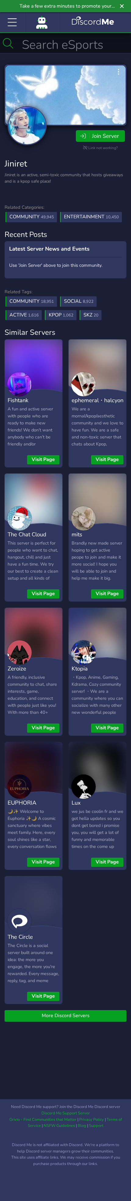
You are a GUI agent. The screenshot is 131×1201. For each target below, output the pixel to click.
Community (31, 216)
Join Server (105, 136)
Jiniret (16, 164)
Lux (76, 802)
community (31, 301)
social (79, 301)
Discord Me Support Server (65, 1113)
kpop (61, 315)
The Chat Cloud (27, 534)
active (24, 315)
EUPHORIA (22, 802)
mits (77, 534)
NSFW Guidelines (59, 1125)
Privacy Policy (91, 1119)
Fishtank (18, 400)
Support (96, 1125)
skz (90, 315)
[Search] (8, 43)
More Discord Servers (66, 1015)
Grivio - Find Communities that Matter (42, 1119)
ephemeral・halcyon (97, 400)
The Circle (20, 937)
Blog (82, 1125)
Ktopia (80, 668)
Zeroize (17, 668)
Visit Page (43, 459)
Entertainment (91, 216)
